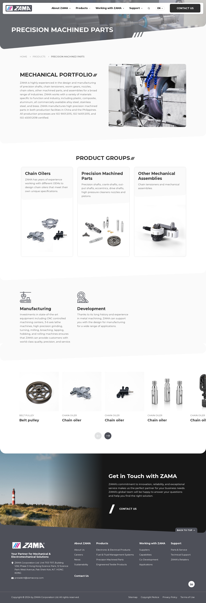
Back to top (184, 530)
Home (23, 56)
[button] (107, 435)
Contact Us (185, 8)
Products (39, 56)
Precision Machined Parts (68, 56)
